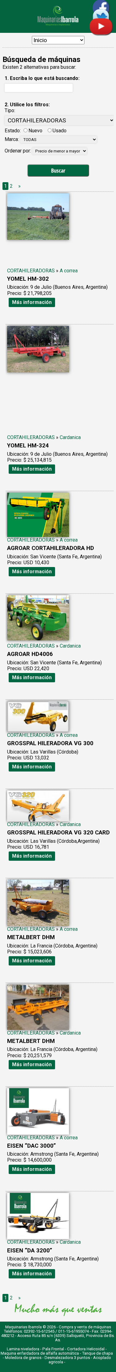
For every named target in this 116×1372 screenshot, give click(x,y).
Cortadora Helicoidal (86, 1349)
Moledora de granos (23, 1357)
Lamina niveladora (23, 1349)
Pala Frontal (53, 1349)
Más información (32, 302)
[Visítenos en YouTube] (100, 33)
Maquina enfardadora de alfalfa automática (40, 1353)
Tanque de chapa (97, 1353)
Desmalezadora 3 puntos (67, 1357)
